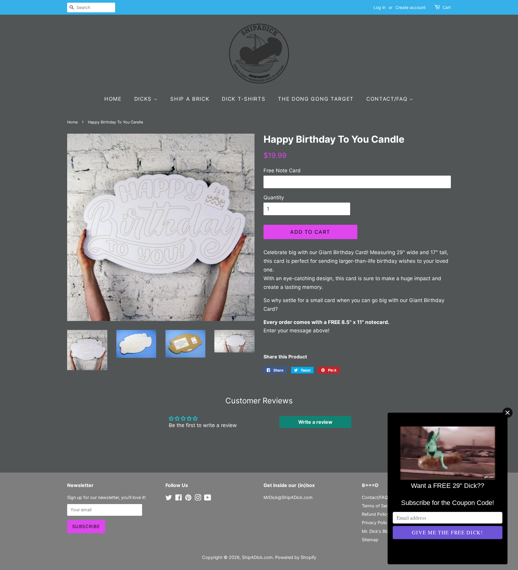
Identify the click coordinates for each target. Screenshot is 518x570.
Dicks (144, 99)
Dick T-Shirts (243, 99)
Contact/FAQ (387, 99)
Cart (446, 7)
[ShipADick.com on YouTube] (207, 498)
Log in (380, 7)
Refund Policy (375, 514)
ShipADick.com (257, 557)
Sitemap (370, 539)
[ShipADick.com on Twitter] (168, 498)
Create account (410, 7)
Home (113, 99)
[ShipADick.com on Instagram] (198, 498)
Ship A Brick (189, 99)
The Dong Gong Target (316, 99)
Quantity (273, 197)
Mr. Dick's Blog (376, 531)
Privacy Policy (376, 522)
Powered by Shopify (295, 557)
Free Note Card (282, 171)
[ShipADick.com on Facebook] (178, 498)
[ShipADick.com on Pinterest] (188, 498)
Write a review (315, 422)
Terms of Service (379, 505)
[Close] (507, 413)
